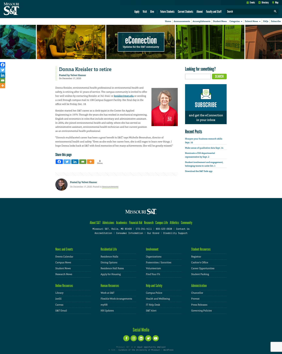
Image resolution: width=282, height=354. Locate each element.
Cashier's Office (199, 262)
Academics (121, 222)
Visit (145, 11)
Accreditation (103, 233)
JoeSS (58, 298)
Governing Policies (201, 310)
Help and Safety (154, 285)
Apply (136, 11)
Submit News (251, 21)
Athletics (174, 222)
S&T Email (61, 310)
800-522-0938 (164, 229)
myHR (104, 304)
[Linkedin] (2, 75)
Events (252, 2)
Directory (265, 2)
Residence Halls (109, 256)
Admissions (108, 222)
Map (276, 2)
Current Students (185, 11)
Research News (63, 274)
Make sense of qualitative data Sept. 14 (204, 148)
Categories (234, 21)
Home (168, 21)
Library (59, 292)
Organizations (153, 256)
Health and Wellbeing (158, 298)
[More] (2, 85)
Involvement (152, 249)
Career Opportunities (202, 268)
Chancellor (197, 292)
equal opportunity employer (151, 347)
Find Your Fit (153, 274)
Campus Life (161, 222)
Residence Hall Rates (112, 268)
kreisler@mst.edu (124, 96)
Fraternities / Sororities (158, 262)
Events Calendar (64, 256)
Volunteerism (153, 268)
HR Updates (107, 310)
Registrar (196, 256)
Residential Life (109, 249)
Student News (220, 21)
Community (186, 222)
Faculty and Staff (214, 11)
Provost (195, 298)
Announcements (182, 21)
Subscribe (276, 21)
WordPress (168, 350)
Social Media (141, 330)
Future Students (167, 11)
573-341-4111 (144, 229)
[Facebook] (2, 64)
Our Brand (153, 233)
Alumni (199, 11)
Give (152, 11)
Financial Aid (135, 222)
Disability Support (175, 233)
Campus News (63, 262)
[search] (275, 12)
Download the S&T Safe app (198, 171)
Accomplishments (201, 21)
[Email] (2, 80)
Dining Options (109, 262)
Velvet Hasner (78, 75)
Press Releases (199, 304)
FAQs (265, 21)
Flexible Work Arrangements (116, 298)
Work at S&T (108, 292)
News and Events (64, 249)
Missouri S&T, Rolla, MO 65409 (112, 229)
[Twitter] (2, 70)
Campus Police (154, 292)
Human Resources (110, 285)
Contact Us (183, 229)
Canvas (59, 304)
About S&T (95, 222)
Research (149, 222)
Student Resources (201, 249)
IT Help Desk (153, 304)
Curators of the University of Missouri (139, 350)
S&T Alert (151, 310)
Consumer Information (129, 233)
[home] (22, 9)
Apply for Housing (111, 274)
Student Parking (200, 274)
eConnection (141, 40)
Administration (199, 285)
